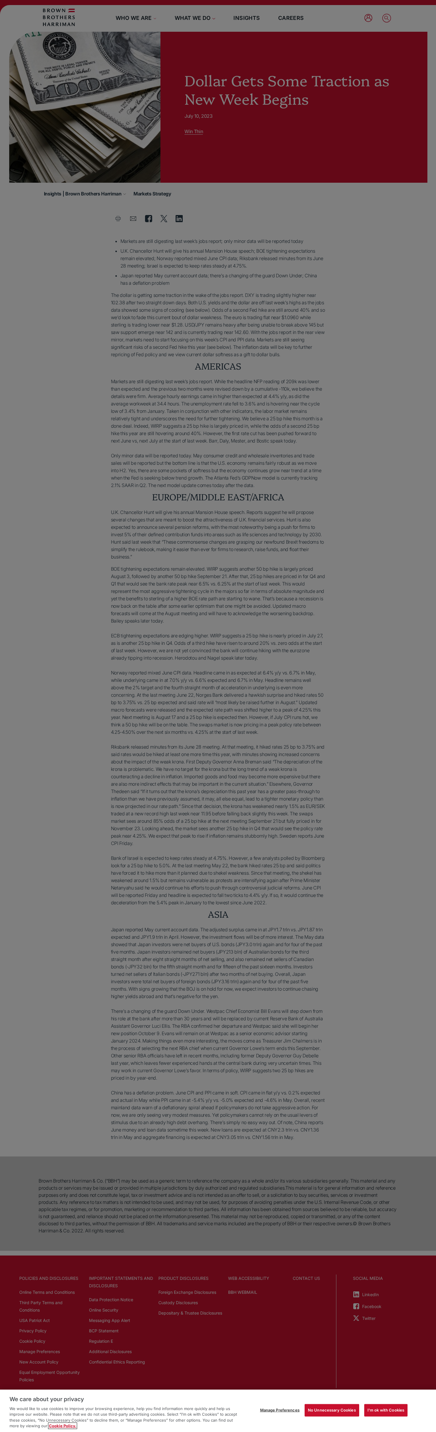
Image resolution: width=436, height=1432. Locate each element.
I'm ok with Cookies (385, 1410)
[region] (218, 1411)
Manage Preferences (280, 1410)
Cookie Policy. (62, 1425)
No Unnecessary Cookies (332, 1410)
